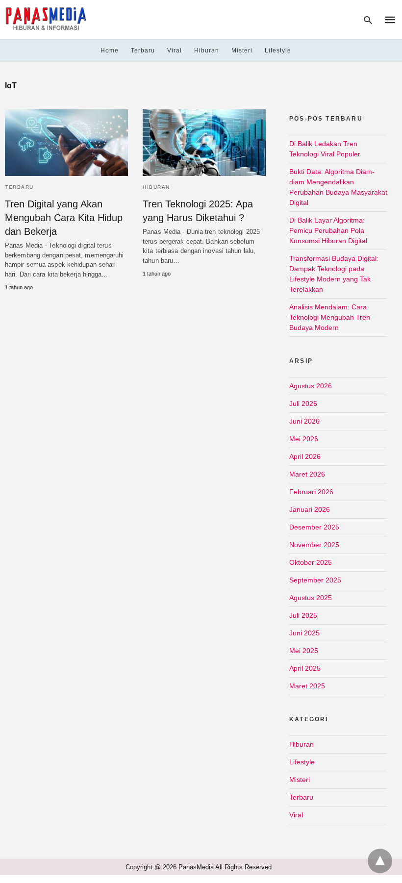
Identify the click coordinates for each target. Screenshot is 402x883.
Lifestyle (278, 50)
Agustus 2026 (310, 386)
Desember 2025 (314, 527)
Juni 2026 (304, 421)
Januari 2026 (309, 509)
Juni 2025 (304, 633)
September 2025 (315, 580)
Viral (174, 50)
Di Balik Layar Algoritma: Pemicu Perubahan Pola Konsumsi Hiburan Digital (328, 230)
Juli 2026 (303, 403)
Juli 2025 (303, 615)
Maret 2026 (307, 474)
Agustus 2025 (310, 598)
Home (109, 50)
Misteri (241, 50)
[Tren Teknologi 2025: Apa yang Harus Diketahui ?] (204, 142)
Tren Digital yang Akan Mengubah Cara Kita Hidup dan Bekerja (64, 218)
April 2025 (305, 668)
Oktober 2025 (310, 562)
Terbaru (143, 50)
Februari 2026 (311, 492)
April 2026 (305, 456)
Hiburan (206, 50)
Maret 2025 (307, 686)
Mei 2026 (303, 439)
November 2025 (314, 545)
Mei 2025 (303, 651)
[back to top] (380, 861)
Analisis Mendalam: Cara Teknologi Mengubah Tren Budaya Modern (329, 317)
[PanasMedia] (46, 18)
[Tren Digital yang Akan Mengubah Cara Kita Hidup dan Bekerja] (66, 142)
